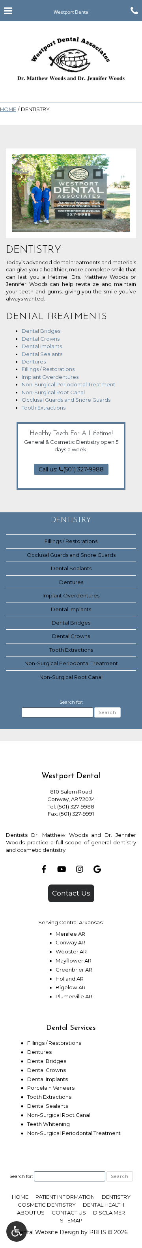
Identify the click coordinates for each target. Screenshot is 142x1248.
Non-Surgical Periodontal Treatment (68, 384)
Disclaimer (109, 1212)
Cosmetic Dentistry (47, 1205)
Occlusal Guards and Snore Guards (66, 400)
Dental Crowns (41, 339)
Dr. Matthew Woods (59, 835)
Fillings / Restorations (48, 369)
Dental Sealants (42, 354)
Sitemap (71, 1220)
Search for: (71, 702)
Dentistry (71, 520)
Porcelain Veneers (51, 1088)
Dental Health (103, 1205)
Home (8, 109)
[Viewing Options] (16, 1231)
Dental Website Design (47, 1232)
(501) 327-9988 (75, 806)
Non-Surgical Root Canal (53, 392)
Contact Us (71, 893)
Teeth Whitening (48, 1124)
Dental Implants (42, 346)
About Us (31, 1212)
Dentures (34, 361)
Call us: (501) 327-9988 (71, 469)
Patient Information (65, 1197)
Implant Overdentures (50, 377)
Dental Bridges (41, 331)
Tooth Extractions (43, 407)
